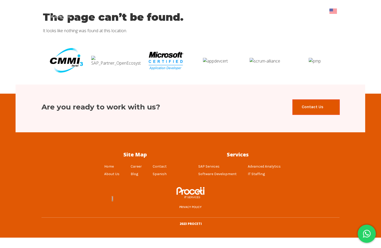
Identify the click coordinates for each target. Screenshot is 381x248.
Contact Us (313, 106)
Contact (310, 11)
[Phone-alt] (261, 198)
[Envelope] (274, 198)
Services (235, 11)
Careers (282, 11)
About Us (150, 11)
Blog (258, 11)
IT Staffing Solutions (193, 11)
